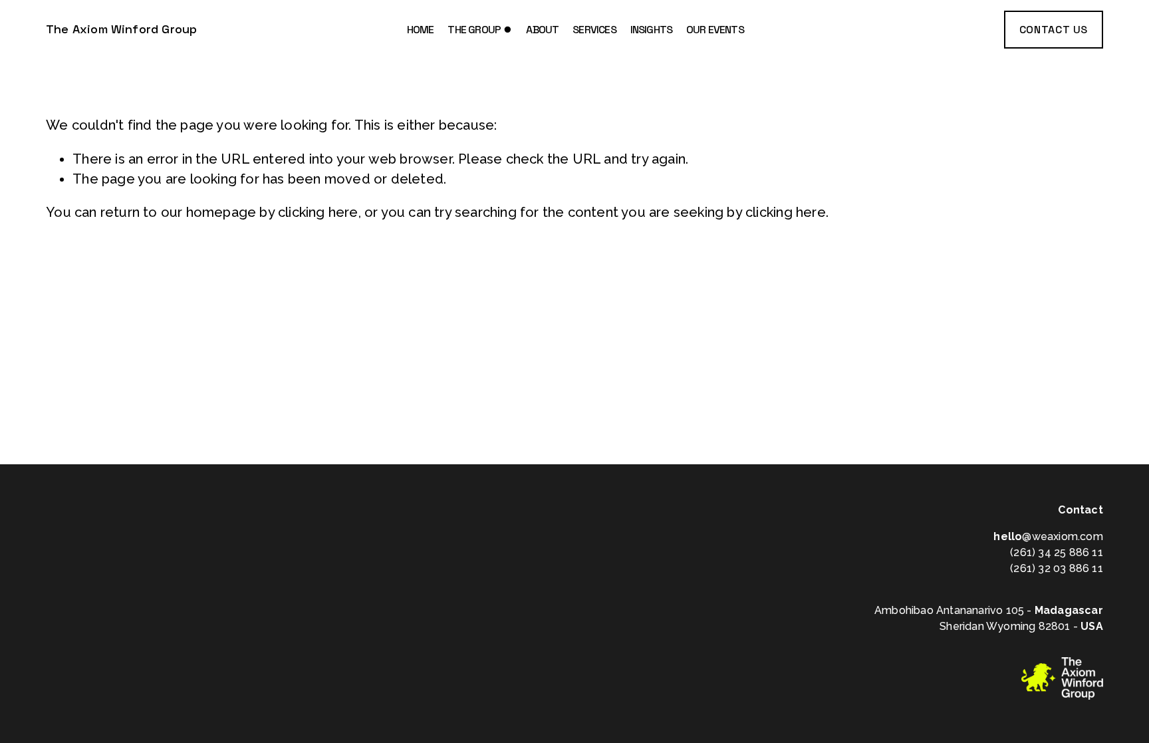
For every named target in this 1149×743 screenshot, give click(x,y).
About (542, 30)
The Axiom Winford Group (121, 29)
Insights (651, 30)
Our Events (715, 30)
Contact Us (1053, 30)
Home (420, 30)
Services (594, 30)
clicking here (318, 212)
